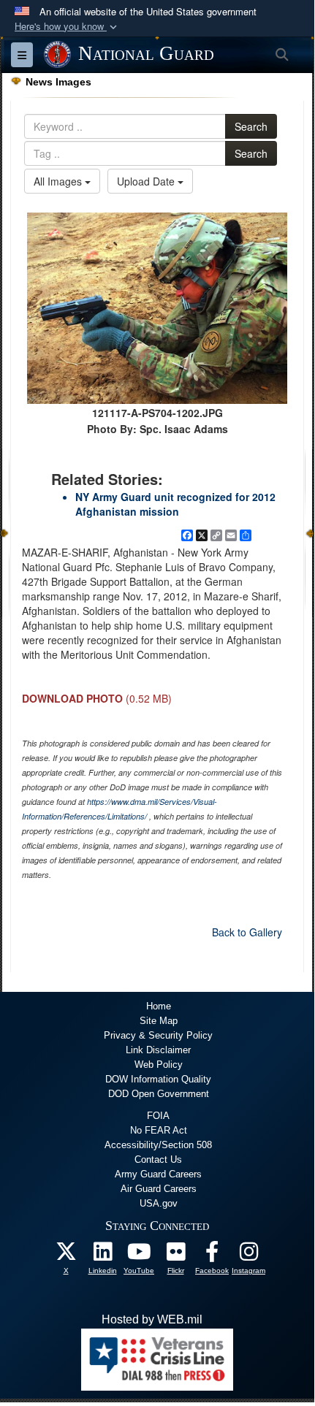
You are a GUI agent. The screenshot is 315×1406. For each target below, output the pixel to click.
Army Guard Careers (158, 1174)
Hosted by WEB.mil (152, 1319)
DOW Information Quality (158, 1079)
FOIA (158, 1115)
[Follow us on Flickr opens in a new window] (175, 1255)
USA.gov (159, 1203)
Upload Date (147, 181)
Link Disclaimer (158, 1049)
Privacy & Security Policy (158, 1035)
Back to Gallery (247, 932)
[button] (67, 26)
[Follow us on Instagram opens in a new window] (248, 1255)
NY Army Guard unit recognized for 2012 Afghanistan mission (175, 504)
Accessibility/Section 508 (158, 1144)
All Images (59, 181)
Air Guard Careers (159, 1188)
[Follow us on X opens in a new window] (66, 1255)
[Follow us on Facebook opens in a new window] (212, 1255)
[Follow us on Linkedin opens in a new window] (102, 1255)
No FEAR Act (158, 1130)
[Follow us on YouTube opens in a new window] (139, 1255)
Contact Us (158, 1159)
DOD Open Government (158, 1093)
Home (158, 1006)
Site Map (159, 1020)
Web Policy (158, 1064)
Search (251, 126)
